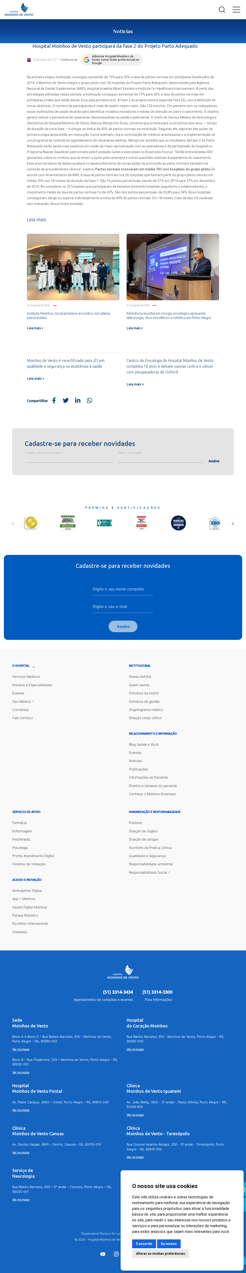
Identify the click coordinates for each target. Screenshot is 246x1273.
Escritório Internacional (30, 923)
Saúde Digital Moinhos (29, 907)
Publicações (138, 769)
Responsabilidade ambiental (151, 864)
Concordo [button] (144, 1244)
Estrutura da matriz (144, 693)
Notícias (135, 761)
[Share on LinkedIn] (77, 401)
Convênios (20, 710)
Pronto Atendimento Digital (33, 856)
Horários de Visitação (28, 864)
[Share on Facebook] (54, 401)
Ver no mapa (20, 1049)
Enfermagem (22, 831)
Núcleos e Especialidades (32, 685)
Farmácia (19, 823)
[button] (13, 522)
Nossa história (140, 676)
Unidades (19, 932)
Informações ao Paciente (148, 777)
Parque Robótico (25, 915)
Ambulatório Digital (27, 891)
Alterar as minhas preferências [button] (160, 1253)
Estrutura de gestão (144, 701)
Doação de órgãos (143, 831)
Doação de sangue (143, 839)
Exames (18, 693)
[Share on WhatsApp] (89, 401)
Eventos (135, 753)
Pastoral (135, 823)
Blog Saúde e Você (143, 744)
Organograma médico (146, 710)
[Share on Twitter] (66, 401)
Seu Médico (21, 701)
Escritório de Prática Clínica (150, 848)
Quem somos (139, 685)
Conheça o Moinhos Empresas (152, 794)
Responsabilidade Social (148, 872)
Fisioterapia (21, 839)
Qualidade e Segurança (147, 856)
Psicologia (20, 848)
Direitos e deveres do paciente (153, 786)
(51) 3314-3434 (118, 992)
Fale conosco (22, 718)
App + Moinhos (23, 899)
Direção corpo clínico (145, 718)
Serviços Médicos (26, 676)
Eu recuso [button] (169, 1244)
